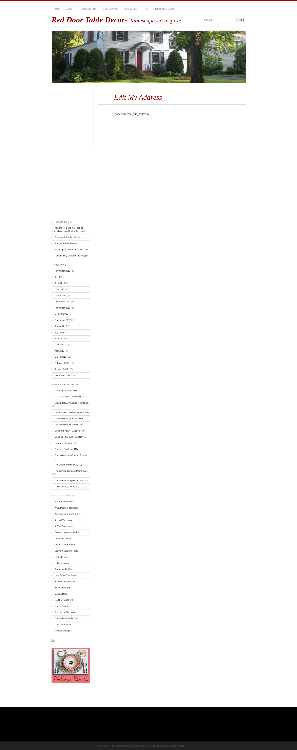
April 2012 (59, 351)
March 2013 (60, 295)
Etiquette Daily (61, 557)
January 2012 (61, 369)
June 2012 (60, 338)
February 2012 (62, 363)
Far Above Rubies (63, 569)
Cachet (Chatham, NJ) (66, 390)
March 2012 (60, 357)
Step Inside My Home (65, 612)
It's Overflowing (62, 587)
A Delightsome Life (64, 501)
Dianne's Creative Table (66, 551)
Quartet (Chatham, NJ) (66, 443)
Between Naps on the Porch (68, 532)
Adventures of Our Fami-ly (68, 514)
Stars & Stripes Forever (66, 243)
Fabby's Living (62, 563)
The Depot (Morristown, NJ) (68, 464)
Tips (145, 9)
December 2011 (62, 375)
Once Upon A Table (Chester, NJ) (71, 437)
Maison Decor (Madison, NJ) (69, 418)
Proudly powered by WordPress (129, 745)
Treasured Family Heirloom (68, 237)
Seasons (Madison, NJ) (66, 449)
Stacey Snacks (62, 606)
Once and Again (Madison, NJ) (70, 431)
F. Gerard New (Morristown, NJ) (70, 396)
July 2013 (59, 277)
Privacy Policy (102, 745)
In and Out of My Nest (65, 581)
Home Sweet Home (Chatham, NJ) (72, 412)
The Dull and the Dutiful (66, 618)
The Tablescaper (63, 624)
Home (57, 9)
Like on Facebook (164, 9)
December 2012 (62, 301)
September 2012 (63, 320)
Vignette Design (62, 630)
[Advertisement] (68, 154)
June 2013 (60, 283)
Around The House (64, 520)
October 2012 (61, 314)
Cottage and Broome (65, 544)
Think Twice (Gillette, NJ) (67, 486)
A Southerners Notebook (67, 508)
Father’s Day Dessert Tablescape (71, 255)
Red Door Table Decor (88, 19)
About (70, 9)
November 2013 (62, 271)
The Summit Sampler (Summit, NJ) (71, 480)
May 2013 (59, 289)
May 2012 (59, 344)
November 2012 (62, 308)
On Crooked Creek (64, 600)
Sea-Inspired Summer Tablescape (71, 249)
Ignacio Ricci (177, 745)
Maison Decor (61, 594)
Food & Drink (88, 9)
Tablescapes (110, 9)
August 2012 (61, 326)
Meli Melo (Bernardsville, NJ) (69, 424)
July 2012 (59, 332)
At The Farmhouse (64, 526)
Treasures (130, 9)
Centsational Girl (63, 538)
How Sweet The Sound (66, 575)
